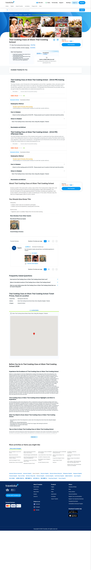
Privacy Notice (72, 491)
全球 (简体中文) (36, 478)
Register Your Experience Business (76, 498)
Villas (52, 491)
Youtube (37, 510)
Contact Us (36, 489)
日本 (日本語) (12, 478)
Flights (52, 486)
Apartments (53, 494)
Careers (35, 494)
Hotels (52, 489)
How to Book (36, 486)
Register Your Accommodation (75, 496)
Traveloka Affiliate (72, 486)
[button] (74, 2)
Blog (70, 489)
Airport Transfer (54, 498)
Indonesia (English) (27, 473)
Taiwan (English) (62, 478)
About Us (36, 496)
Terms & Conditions (73, 494)
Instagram (38, 507)
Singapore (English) (77, 473)
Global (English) (36, 473)
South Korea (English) (59, 475)
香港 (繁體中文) (44, 478)
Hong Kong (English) (52, 478)
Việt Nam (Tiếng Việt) (30, 475)
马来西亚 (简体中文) (20, 478)
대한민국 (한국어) (69, 475)
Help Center (36, 491)
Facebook (38, 504)
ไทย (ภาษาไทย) (21, 475)
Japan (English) (77, 475)
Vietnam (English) (40, 475)
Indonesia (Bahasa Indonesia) (15, 473)
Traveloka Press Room (73, 501)
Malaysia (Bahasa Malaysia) (56, 473)
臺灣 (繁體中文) (28, 478)
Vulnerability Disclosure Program (76, 503)
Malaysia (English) (45, 473)
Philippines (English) (67, 473)
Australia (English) (49, 475)
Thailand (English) (13, 475)
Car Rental (53, 496)
